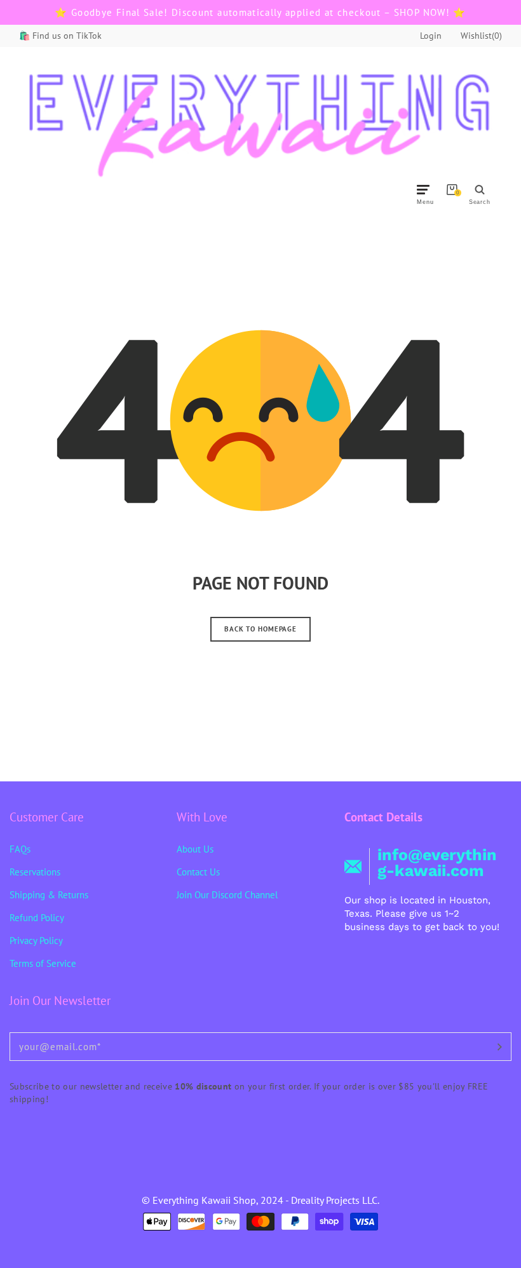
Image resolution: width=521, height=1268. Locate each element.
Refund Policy (37, 918)
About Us (195, 849)
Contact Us (198, 872)
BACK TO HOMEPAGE (260, 628)
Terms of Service (43, 963)
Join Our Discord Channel (227, 895)
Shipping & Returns (49, 895)
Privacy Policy (36, 940)
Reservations (35, 872)
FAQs (20, 849)
